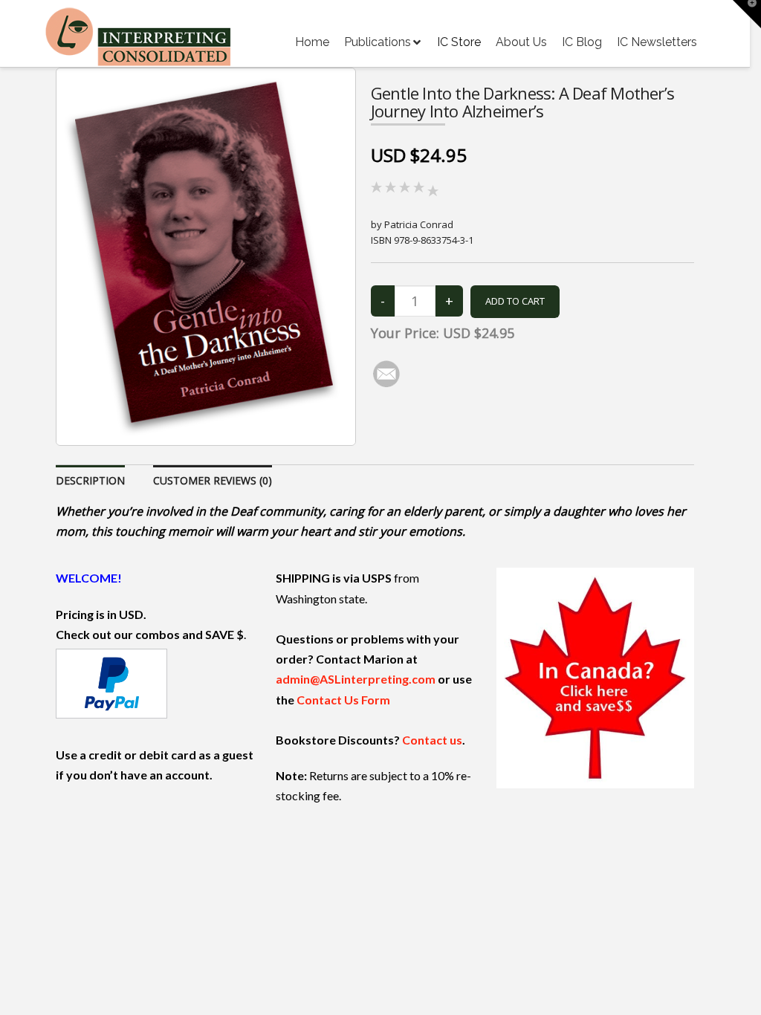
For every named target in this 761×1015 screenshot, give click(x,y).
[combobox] (302, 556)
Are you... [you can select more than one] (296, 530)
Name (205, 408)
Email (203, 469)
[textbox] (295, 558)
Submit (215, 682)
